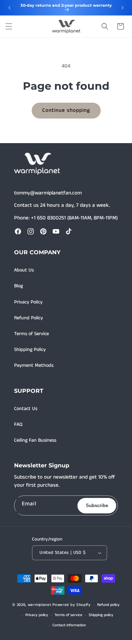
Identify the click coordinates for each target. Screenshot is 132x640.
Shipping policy (101, 615)
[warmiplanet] (37, 164)
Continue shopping (66, 110)
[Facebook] (18, 231)
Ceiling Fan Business (35, 440)
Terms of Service (31, 333)
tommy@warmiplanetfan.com (48, 193)
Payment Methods (34, 365)
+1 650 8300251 (48, 218)
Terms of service (68, 615)
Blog (18, 285)
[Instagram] (30, 231)
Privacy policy (36, 615)
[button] (9, 26)
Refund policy (108, 605)
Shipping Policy (30, 349)
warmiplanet (39, 605)
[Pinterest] (43, 231)
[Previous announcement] (9, 7)
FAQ (18, 424)
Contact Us (25, 408)
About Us (24, 270)
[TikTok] (69, 231)
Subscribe (97, 505)
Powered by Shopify (71, 605)
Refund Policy (28, 317)
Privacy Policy (28, 302)
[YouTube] (56, 231)
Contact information (69, 625)
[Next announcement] (122, 7)
